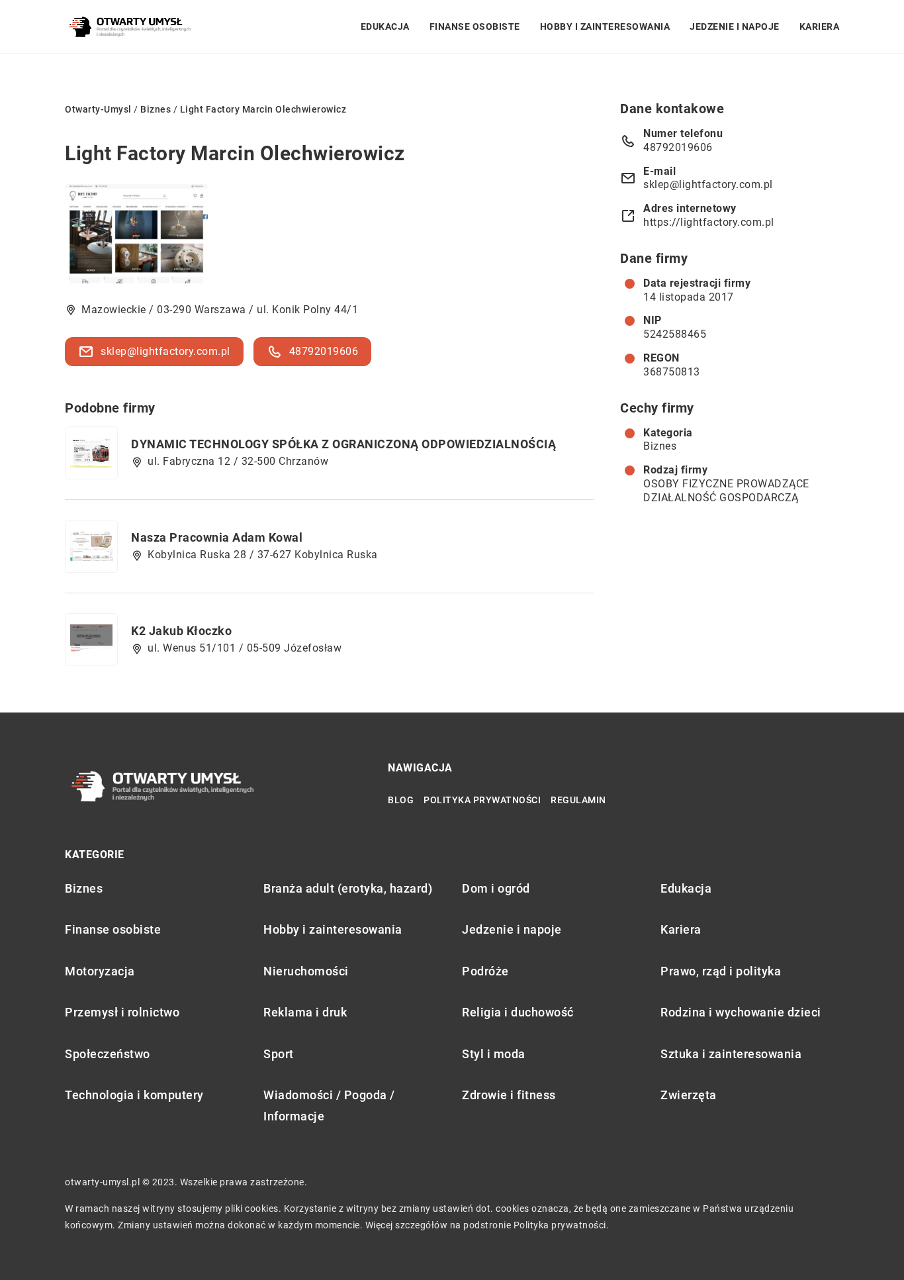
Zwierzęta (688, 1095)
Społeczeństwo (107, 1054)
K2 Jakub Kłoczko (181, 631)
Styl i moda (493, 1054)
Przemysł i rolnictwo (122, 1012)
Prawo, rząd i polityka (720, 971)
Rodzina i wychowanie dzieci (740, 1012)
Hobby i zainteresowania (605, 26)
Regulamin (578, 800)
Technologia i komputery (134, 1095)
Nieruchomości (306, 971)
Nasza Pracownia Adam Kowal (216, 537)
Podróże (485, 971)
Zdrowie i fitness (509, 1095)
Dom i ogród (496, 888)
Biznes (659, 446)
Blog (401, 800)
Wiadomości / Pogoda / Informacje (329, 1105)
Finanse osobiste (474, 26)
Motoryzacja (100, 971)
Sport (278, 1054)
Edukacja (385, 26)
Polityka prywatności (482, 800)
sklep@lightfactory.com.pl (165, 351)
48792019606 (324, 351)
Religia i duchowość (518, 1012)
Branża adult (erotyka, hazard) (347, 888)
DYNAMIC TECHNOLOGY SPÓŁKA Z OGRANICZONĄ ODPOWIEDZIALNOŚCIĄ (343, 444)
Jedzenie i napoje (735, 26)
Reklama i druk (305, 1012)
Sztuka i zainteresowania (730, 1054)
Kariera (819, 26)
